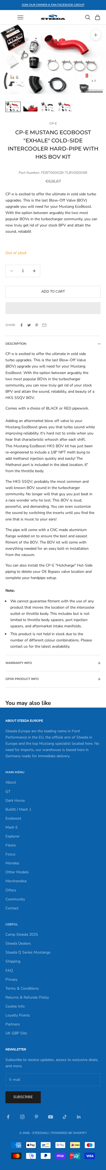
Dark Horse (15, 800)
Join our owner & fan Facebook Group (53, 5)
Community (15, 899)
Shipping (12, 961)
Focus (10, 854)
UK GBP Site (16, 1033)
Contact (11, 908)
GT (7, 791)
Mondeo (12, 863)
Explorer (12, 836)
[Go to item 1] (13, 107)
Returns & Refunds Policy (27, 997)
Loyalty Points (17, 1015)
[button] (53, 308)
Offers (10, 890)
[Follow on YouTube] (50, 1117)
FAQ (9, 970)
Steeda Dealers (18, 943)
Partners (12, 1024)
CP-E (53, 123)
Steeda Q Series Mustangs (28, 952)
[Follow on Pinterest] (36, 1117)
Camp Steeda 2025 (21, 934)
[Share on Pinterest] (37, 325)
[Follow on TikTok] (64, 1117)
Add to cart (53, 291)
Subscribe (23, 1097)
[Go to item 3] (47, 107)
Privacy (11, 979)
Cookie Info (15, 1006)
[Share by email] (44, 325)
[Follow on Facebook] (8, 1117)
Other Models (17, 872)
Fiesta (10, 845)
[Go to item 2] (30, 107)
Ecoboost (13, 818)
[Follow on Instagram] (22, 1117)
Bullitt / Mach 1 (18, 809)
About (10, 782)
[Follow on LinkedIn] (79, 1117)
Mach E (11, 827)
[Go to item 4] (65, 107)
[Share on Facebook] (21, 325)
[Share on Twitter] (29, 325)
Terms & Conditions (22, 988)
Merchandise (16, 881)
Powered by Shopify (69, 1133)
